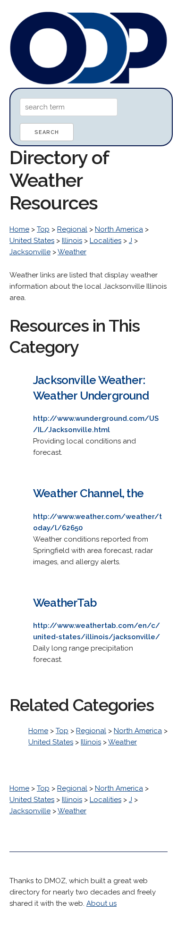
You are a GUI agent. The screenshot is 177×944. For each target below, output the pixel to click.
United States (31, 240)
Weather (72, 252)
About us (101, 903)
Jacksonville (30, 252)
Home (19, 229)
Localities (105, 240)
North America (119, 229)
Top (43, 229)
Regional (72, 229)
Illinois (72, 240)
